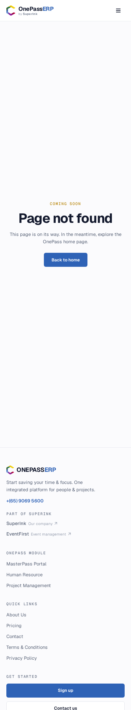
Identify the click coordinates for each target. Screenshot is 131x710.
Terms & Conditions (27, 647)
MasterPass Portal (26, 564)
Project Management (28, 585)
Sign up (65, 690)
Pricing (14, 625)
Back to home (66, 260)
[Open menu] (118, 10)
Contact (14, 636)
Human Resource (24, 575)
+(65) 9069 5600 (25, 501)
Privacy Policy (21, 658)
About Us (16, 615)
